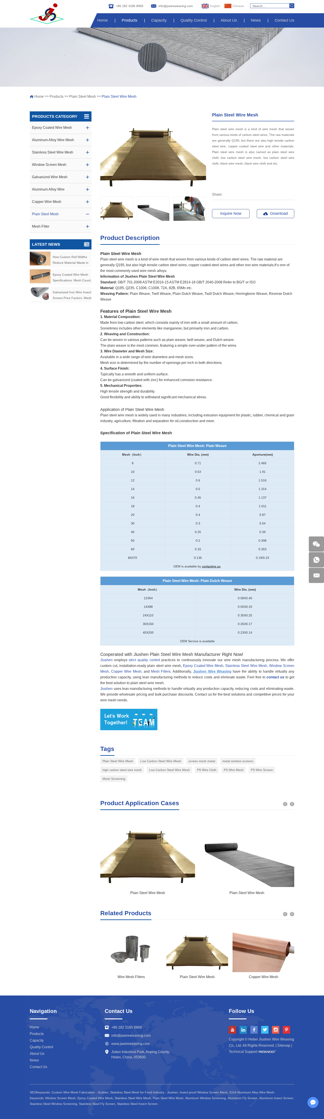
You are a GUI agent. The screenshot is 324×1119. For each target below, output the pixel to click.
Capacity (159, 20)
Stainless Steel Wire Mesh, (246, 666)
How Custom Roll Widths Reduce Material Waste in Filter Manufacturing (70, 260)
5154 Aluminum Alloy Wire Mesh (251, 1092)
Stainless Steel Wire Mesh (133, 1098)
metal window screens (237, 761)
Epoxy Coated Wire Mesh (203, 666)
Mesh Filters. (160, 671)
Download (279, 213)
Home (102, 20)
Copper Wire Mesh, (126, 671)
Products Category (54, 116)
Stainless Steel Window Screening (53, 1104)
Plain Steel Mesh (82, 96)
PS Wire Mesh (234, 770)
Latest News (46, 244)
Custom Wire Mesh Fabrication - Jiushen (80, 1092)
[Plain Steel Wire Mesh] (197, 949)
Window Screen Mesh (60, 1098)
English (215, 6)
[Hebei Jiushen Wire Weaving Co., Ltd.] (47, 13)
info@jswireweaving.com (175, 6)
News (256, 20)
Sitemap (283, 1045)
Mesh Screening (113, 778)
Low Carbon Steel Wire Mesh (160, 761)
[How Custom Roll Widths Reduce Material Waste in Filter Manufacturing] (40, 259)
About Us (229, 20)
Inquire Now (230, 213)
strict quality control (144, 660)
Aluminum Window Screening (205, 1098)
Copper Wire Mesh (263, 977)
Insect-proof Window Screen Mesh (204, 1092)
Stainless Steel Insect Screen (137, 1104)
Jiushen (106, 660)
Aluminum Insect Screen (276, 1098)
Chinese (238, 6)
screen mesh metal (201, 761)
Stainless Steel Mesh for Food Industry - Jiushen (144, 1092)
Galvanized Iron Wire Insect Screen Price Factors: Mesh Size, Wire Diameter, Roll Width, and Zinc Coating (72, 295)
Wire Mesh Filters (131, 977)
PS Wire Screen (262, 770)
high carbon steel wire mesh (122, 770)
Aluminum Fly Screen (242, 1098)
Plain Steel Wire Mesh (117, 761)
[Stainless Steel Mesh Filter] (131, 949)
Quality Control (194, 20)
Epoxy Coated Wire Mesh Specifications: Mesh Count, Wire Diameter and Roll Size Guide (72, 278)
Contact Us (284, 20)
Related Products (125, 913)
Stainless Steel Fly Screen (97, 1104)
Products (129, 20)
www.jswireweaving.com (130, 1044)
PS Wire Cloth (206, 770)
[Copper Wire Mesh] (263, 949)
